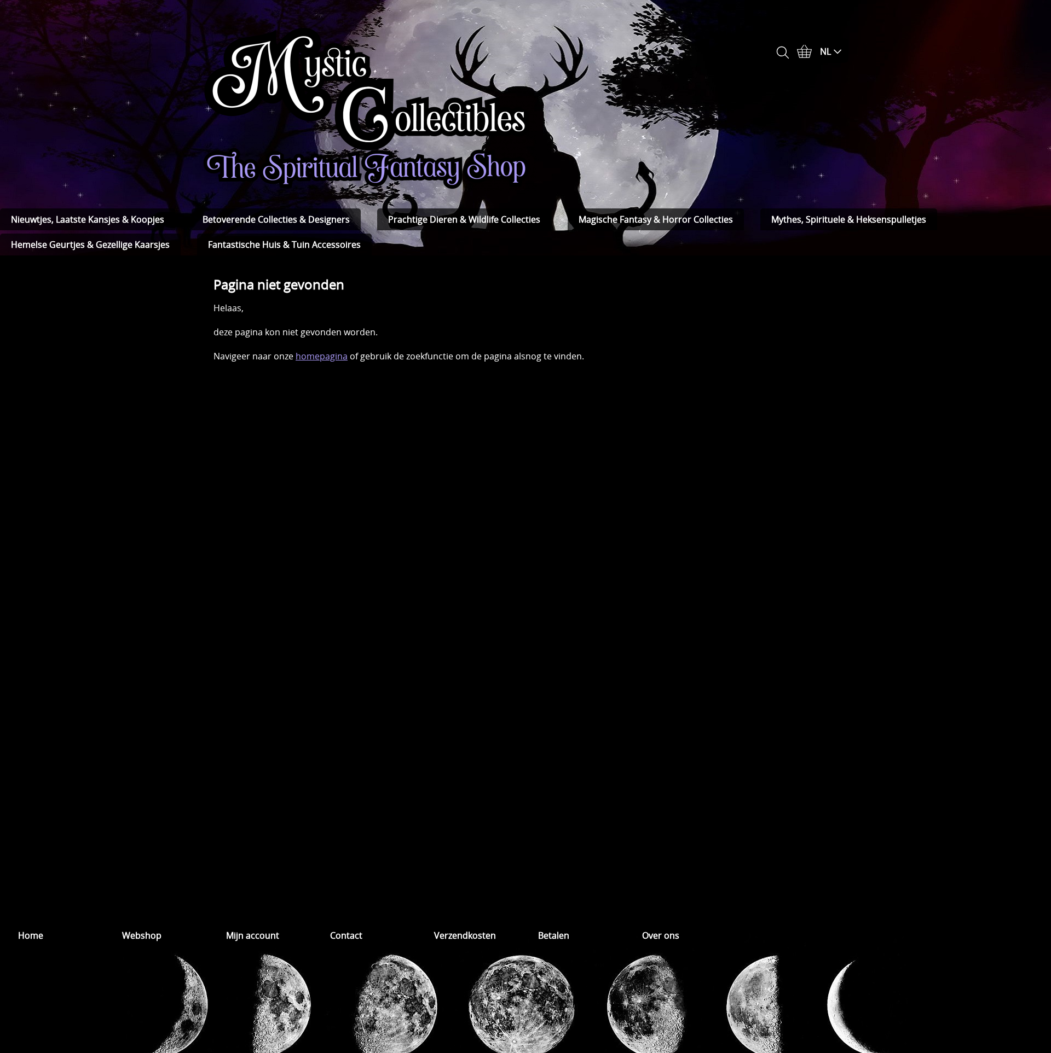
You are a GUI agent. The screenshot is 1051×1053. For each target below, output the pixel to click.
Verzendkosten (465, 935)
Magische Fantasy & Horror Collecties (656, 219)
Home (30, 935)
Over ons (660, 935)
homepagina (322, 356)
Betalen (553, 935)
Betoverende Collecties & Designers (276, 219)
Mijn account (252, 935)
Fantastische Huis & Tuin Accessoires (284, 244)
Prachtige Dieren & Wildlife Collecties (464, 219)
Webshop (141, 935)
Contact (346, 935)
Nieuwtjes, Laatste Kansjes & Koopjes (87, 219)
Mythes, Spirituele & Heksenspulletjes (848, 219)
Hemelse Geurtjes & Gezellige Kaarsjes (90, 244)
